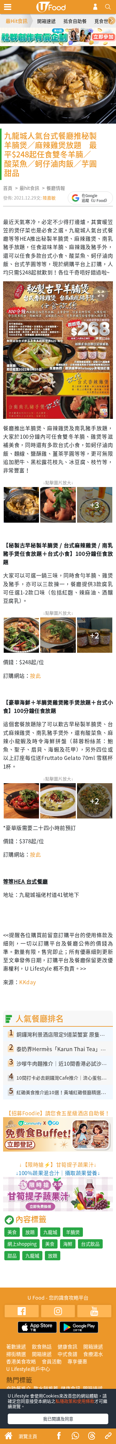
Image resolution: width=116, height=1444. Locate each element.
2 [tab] (53, 34)
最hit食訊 (29, 188)
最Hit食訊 (17, 20)
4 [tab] (72, 34)
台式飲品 (90, 1243)
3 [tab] (63, 34)
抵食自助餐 (75, 21)
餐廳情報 (55, 188)
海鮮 (67, 1243)
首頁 (7, 188)
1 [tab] (44, 34)
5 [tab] (53, 43)
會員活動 (52, 1361)
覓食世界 (103, 21)
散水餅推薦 (45, 1388)
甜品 (12, 1255)
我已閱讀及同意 (58, 1418)
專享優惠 (77, 1361)
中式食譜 (67, 1354)
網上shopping (22, 1243)
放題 (30, 1232)
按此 (35, 675)
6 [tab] (63, 43)
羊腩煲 (73, 1232)
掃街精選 (16, 1354)
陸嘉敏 (49, 198)
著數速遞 (16, 1346)
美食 (12, 1232)
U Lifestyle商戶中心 (28, 1368)
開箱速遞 (46, 21)
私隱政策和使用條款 (74, 1401)
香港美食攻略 (21, 1361)
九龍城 (50, 1232)
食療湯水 (93, 1354)
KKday (27, 982)
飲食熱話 (42, 1346)
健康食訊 (67, 1346)
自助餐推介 (18, 1388)
